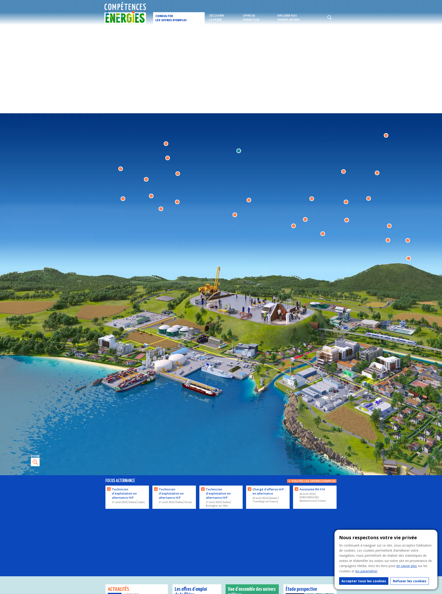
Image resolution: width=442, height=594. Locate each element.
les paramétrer (366, 571)
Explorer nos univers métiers (288, 18)
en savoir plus (406, 566)
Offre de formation (251, 18)
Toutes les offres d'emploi (313, 481)
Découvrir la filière (216, 18)
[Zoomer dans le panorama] (35, 462)
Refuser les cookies (409, 581)
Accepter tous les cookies (363, 581)
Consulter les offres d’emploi (170, 18)
